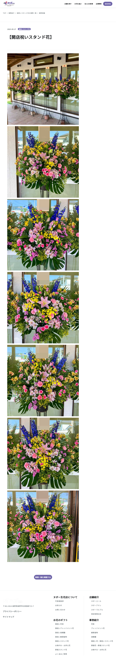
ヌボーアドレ (96, 605)
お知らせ (58, 605)
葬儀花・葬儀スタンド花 (100, 645)
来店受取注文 (96, 614)
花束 (93, 624)
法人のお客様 (89, 4)
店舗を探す (68, 4)
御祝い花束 (59, 624)
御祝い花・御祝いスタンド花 (102, 641)
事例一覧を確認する (43, 577)
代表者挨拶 (59, 601)
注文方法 (108, 4)
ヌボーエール (96, 601)
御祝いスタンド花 (24, 29)
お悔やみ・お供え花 (62, 645)
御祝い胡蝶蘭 (60, 632)
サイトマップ (8, 616)
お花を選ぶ (77, 4)
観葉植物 (94, 632)
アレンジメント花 (98, 628)
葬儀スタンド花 (61, 649)
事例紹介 (12, 13)
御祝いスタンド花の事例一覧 (27, 13)
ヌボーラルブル (97, 609)
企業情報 (99, 4)
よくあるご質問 (61, 654)
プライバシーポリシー (12, 611)
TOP (4, 13)
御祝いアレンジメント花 (64, 628)
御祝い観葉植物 (61, 637)
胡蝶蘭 (93, 637)
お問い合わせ (60, 609)
